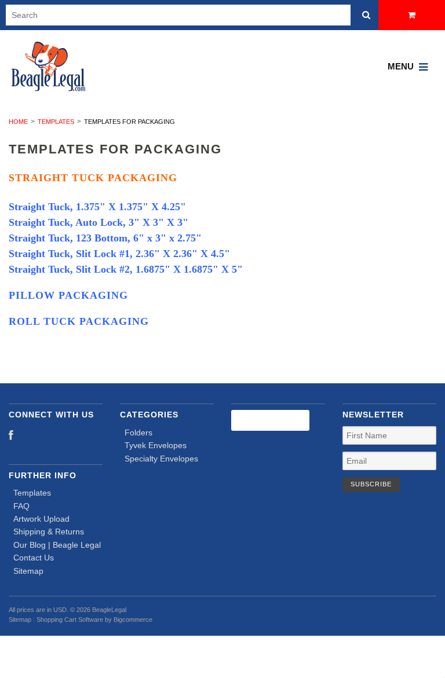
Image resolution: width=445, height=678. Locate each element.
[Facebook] (11, 435)
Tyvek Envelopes (156, 445)
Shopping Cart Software (70, 619)
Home (18, 121)
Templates (56, 121)
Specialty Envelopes (161, 458)
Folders (138, 432)
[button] (222, 657)
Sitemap (28, 571)
